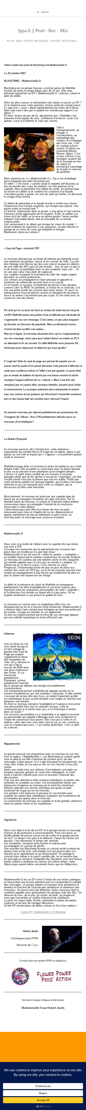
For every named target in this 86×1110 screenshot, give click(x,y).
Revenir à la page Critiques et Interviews (43, 1000)
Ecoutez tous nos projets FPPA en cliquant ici (43, 960)
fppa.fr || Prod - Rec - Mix (43, 30)
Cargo (34, 944)
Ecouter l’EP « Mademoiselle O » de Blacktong (43, 912)
